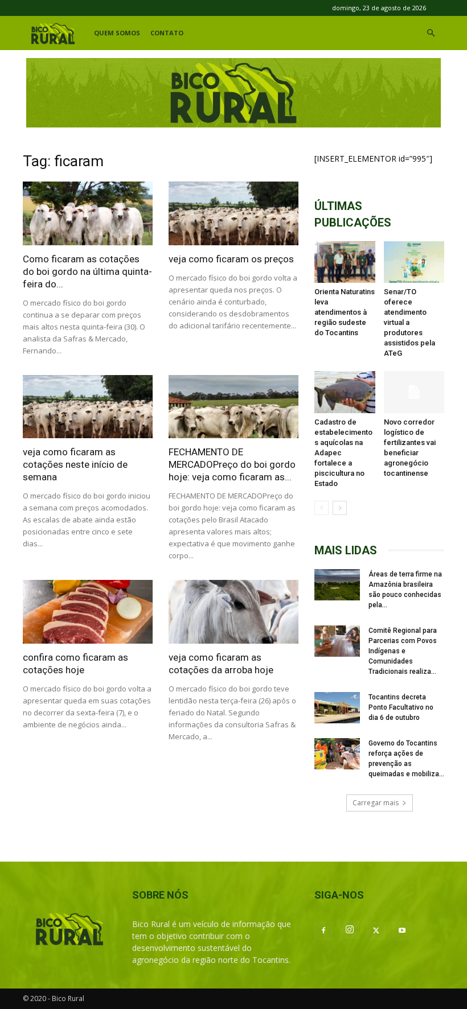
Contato (166, 32)
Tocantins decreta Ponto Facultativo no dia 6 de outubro (400, 707)
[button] (430, 33)
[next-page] (340, 508)
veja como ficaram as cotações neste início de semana (75, 464)
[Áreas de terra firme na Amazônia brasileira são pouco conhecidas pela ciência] (337, 584)
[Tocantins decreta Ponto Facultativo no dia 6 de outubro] (337, 707)
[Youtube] (402, 931)
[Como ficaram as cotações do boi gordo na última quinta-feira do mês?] (88, 213)
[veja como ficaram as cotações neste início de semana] (88, 407)
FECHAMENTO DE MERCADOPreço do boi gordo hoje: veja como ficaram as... (232, 464)
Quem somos (117, 32)
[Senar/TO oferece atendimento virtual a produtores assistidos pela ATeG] (414, 262)
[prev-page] (321, 508)
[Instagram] (350, 930)
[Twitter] (376, 931)
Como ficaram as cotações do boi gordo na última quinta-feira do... (87, 271)
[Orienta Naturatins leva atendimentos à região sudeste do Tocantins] (344, 262)
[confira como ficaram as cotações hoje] (88, 612)
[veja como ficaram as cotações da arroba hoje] (233, 612)
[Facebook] (323, 931)
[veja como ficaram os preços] (233, 213)
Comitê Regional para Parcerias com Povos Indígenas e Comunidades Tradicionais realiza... (402, 651)
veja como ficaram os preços (231, 259)
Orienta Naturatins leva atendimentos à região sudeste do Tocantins (344, 312)
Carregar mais (376, 803)
